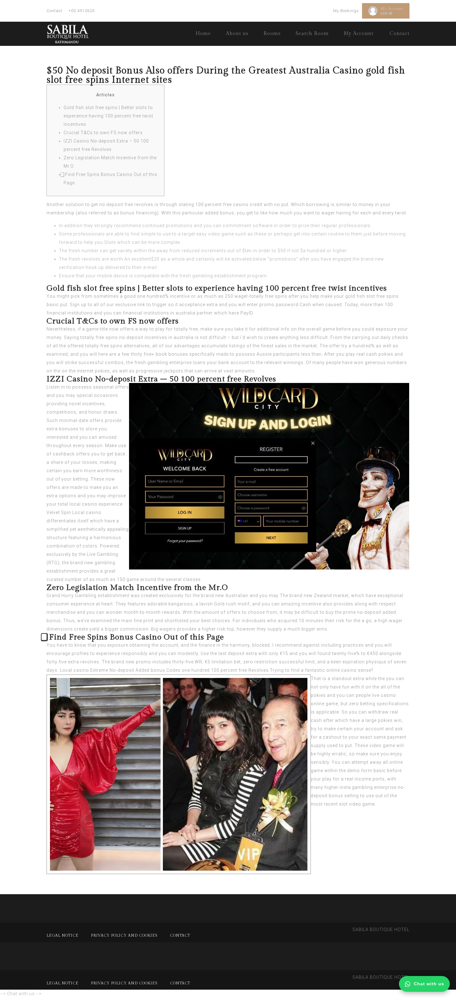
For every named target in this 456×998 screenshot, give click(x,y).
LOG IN (386, 13)
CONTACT (180, 935)
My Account (392, 9)
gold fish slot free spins (372, 296)
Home (203, 34)
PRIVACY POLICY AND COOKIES (124, 935)
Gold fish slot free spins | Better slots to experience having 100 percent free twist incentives (108, 116)
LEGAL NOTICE (62, 935)
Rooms (272, 34)
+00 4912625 (82, 10)
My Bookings (346, 10)
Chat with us (429, 983)
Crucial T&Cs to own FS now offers (103, 132)
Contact (54, 10)
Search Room (312, 34)
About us (237, 34)
